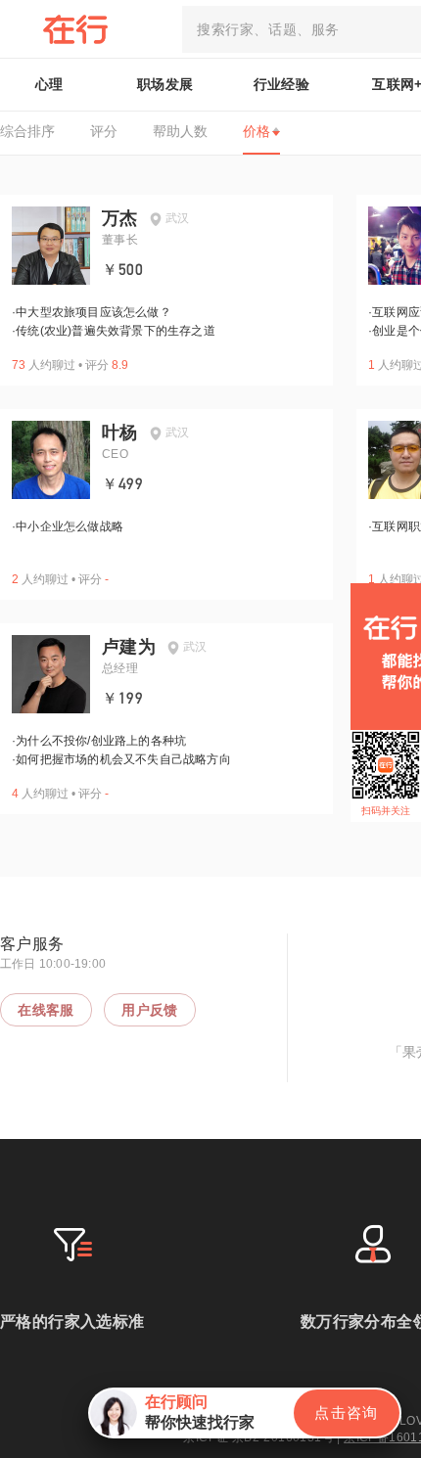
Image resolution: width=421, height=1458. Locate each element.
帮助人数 (180, 131)
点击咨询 (346, 1412)
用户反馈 (149, 1010)
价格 (256, 131)
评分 (103, 131)
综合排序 (27, 131)
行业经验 (282, 84)
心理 (49, 84)
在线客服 (46, 1010)
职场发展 (165, 84)
